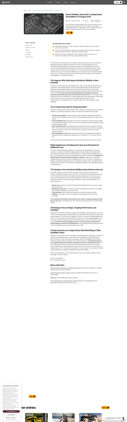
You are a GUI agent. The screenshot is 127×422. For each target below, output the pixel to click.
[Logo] (6, 2)
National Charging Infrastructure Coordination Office (64, 268)
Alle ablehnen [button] (11, 414)
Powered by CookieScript (11, 419)
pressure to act (28, 45)
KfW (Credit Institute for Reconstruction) (61, 281)
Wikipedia (53, 277)
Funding (27, 49)
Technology (28, 54)
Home (25, 10)
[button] (11, 417)
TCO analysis (28, 52)
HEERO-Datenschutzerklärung (8, 408)
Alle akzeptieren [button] (11, 411)
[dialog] (11, 402)
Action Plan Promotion (30, 47)
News (29, 10)
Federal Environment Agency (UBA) (59, 273)
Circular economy (29, 56)
